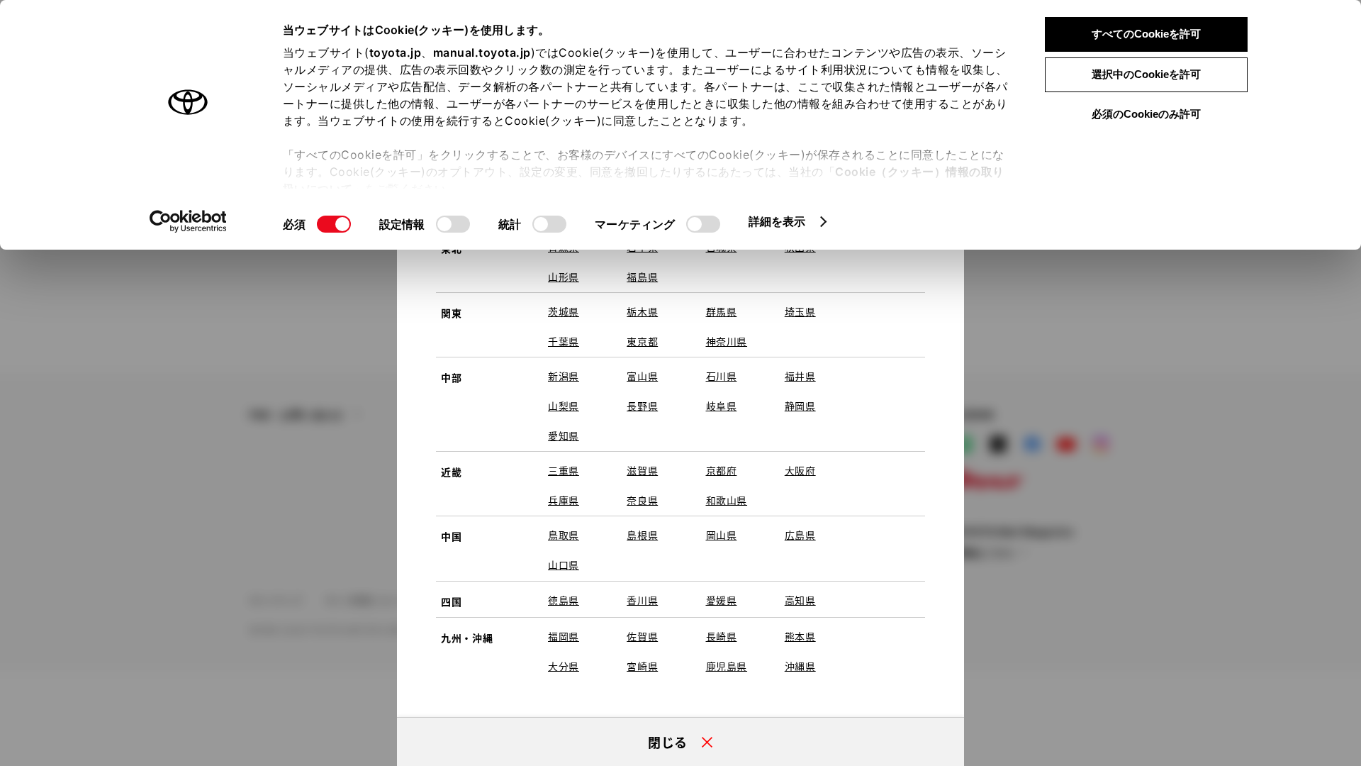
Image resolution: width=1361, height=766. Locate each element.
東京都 (642, 341)
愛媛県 (721, 600)
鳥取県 (563, 535)
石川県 (721, 376)
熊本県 (800, 636)
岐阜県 (721, 406)
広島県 (800, 535)
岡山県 (721, 535)
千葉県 (563, 341)
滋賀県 (642, 470)
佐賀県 (642, 636)
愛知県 (563, 435)
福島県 (642, 277)
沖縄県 (800, 666)
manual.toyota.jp (482, 52)
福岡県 (563, 636)
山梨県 (563, 406)
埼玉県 (800, 311)
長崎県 (721, 636)
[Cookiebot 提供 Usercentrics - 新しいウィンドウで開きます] (188, 221)
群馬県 (721, 311)
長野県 (642, 406)
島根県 (642, 535)
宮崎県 (642, 666)
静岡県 (800, 406)
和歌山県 (727, 500)
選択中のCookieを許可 (1146, 74)
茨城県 (563, 311)
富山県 (642, 376)
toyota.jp (395, 52)
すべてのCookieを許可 (1146, 34)
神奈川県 (727, 341)
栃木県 (642, 311)
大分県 (563, 666)
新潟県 (563, 376)
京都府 (721, 470)
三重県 (563, 470)
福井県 (800, 376)
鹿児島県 (727, 666)
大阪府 (800, 470)
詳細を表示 (777, 221)
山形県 (563, 277)
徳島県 (563, 600)
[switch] (453, 224)
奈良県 (642, 500)
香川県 (642, 600)
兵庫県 (563, 500)
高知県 (800, 600)
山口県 (563, 564)
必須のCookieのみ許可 (1146, 114)
